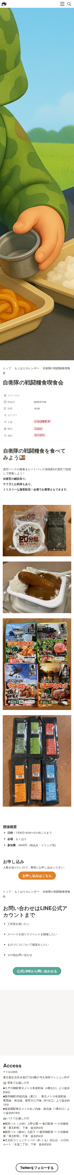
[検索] (69, 4)
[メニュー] (62, 4)
